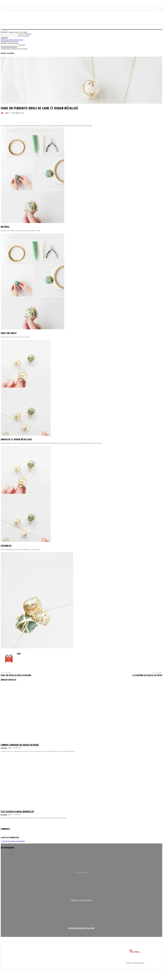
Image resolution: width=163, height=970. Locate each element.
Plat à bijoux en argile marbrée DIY (17, 811)
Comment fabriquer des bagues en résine (20, 744)
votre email (21, 45)
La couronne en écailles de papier (147, 675)
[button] (158, 8)
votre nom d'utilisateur (24, 34)
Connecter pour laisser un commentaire (13, 841)
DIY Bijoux (10, 53)
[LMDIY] (3, 112)
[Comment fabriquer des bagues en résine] (42, 714)
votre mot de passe (23, 36)
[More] (58, 118)
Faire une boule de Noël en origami (16, 675)
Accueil (3, 53)
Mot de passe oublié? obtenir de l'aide (12, 40)
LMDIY (7, 113)
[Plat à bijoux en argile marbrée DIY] (42, 781)
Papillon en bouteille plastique (81, 928)
